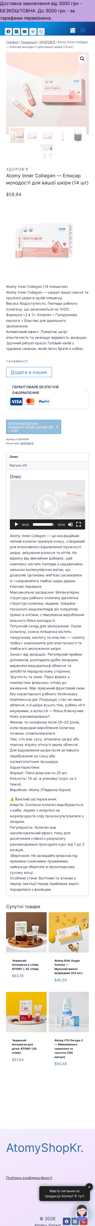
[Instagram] (16, 31)
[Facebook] (8, 31)
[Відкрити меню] (83, 30)
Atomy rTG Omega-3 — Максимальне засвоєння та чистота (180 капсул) (68, 1049)
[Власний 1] (41, 31)
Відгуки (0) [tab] (18, 465)
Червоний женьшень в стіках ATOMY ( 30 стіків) (25, 965)
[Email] (24, 31)
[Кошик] (72, 30)
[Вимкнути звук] (70, 524)
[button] (82, 58)
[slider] (43, 524)
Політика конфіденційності (29, 1178)
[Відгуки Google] (83, 1221)
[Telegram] (32, 31)
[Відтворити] (16, 524)
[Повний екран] (78, 524)
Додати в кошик (29, 372)
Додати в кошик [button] (20, 988)
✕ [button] (89, 1187)
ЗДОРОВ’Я (17, 169)
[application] (47, 504)
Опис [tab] (14, 457)
